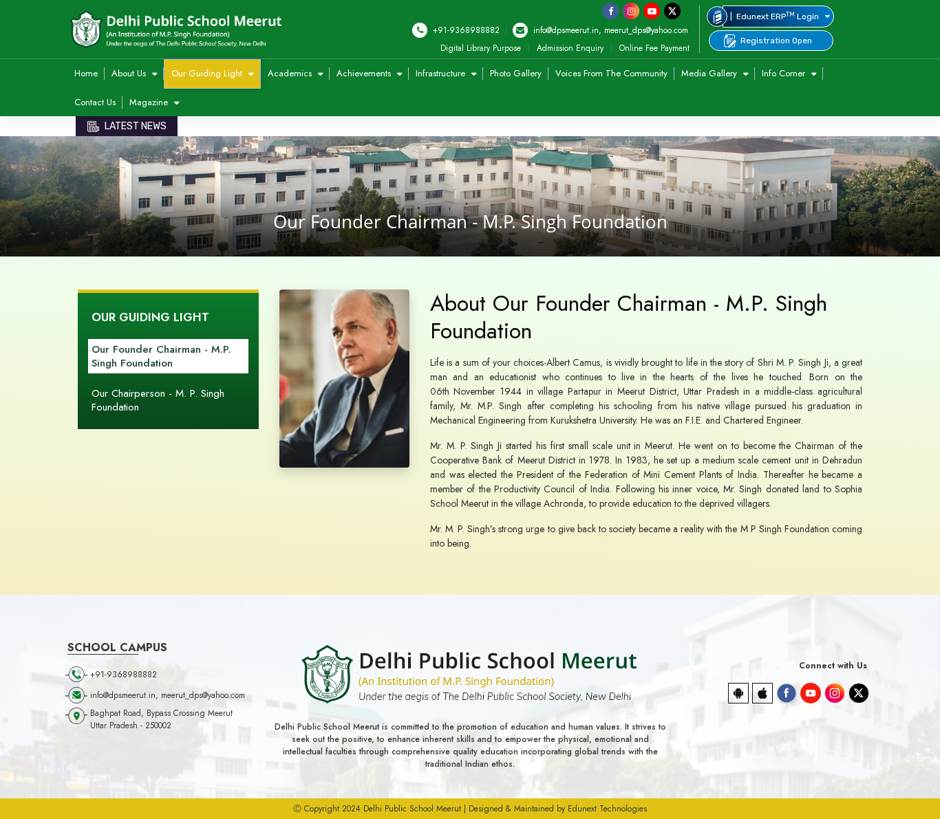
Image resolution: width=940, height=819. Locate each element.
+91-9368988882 (465, 30)
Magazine (150, 102)
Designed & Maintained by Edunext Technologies (558, 808)
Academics (291, 73)
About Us (130, 73)
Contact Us (95, 102)
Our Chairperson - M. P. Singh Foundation (158, 400)
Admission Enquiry (570, 48)
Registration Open (776, 40)
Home (86, 73)
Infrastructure (442, 73)
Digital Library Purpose (480, 48)
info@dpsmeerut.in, (566, 30)
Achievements (365, 73)
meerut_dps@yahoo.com (646, 30)
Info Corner (785, 73)
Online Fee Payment (654, 48)
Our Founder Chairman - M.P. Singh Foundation (161, 356)
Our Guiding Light (208, 73)
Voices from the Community (611, 73)
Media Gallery (710, 73)
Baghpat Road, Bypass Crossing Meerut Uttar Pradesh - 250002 (161, 719)
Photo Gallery (516, 73)
